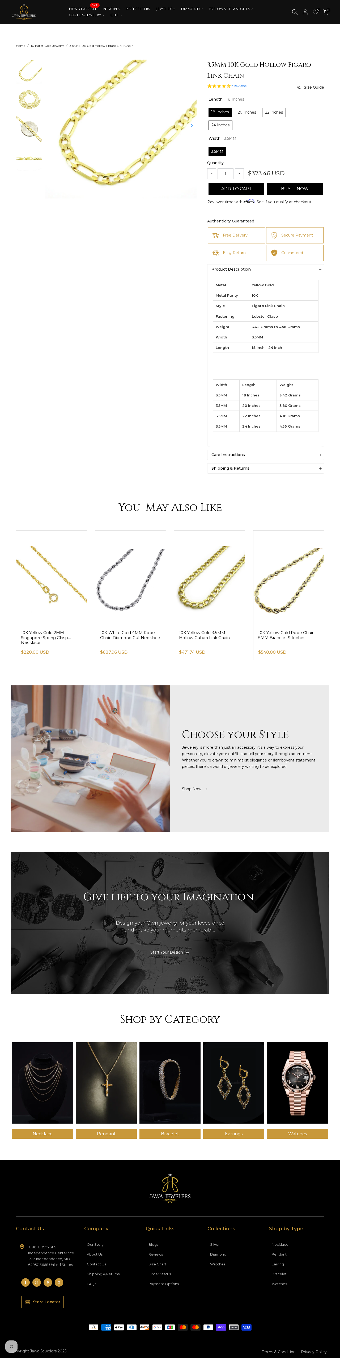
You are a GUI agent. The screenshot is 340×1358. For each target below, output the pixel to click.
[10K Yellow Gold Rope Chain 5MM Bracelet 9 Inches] (288, 578)
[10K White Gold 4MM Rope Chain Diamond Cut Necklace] (130, 578)
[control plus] (239, 173)
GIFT (114, 15)
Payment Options (163, 1284)
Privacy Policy (314, 1351)
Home (20, 46)
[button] (192, 125)
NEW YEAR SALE (83, 8)
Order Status (159, 1274)
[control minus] (211, 173)
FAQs (91, 1284)
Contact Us (96, 1264)
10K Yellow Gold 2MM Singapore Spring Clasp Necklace (44, 637)
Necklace (280, 1244)
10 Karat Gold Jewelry (47, 46)
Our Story (95, 1244)
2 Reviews (238, 86)
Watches (217, 1264)
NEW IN (110, 9)
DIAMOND (190, 9)
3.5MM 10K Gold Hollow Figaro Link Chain (102, 46)
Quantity (215, 162)
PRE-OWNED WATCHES (229, 9)
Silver (215, 1244)
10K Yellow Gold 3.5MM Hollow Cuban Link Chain (204, 635)
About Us (95, 1254)
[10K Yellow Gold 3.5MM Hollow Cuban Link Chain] (209, 578)
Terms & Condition (279, 1351)
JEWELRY (164, 9)
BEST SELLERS (138, 9)
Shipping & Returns (103, 1274)
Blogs (153, 1244)
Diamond (218, 1254)
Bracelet (279, 1274)
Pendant (279, 1254)
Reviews (155, 1254)
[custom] (25, 1282)
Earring (278, 1264)
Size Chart (157, 1264)
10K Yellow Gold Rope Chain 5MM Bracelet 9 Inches (286, 635)
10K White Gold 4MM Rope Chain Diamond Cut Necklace (130, 635)
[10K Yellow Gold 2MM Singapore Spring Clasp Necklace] (51, 578)
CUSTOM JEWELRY (85, 15)
